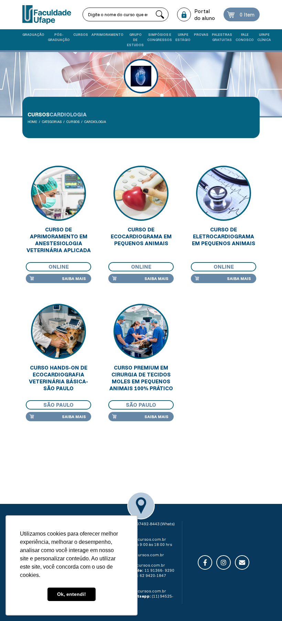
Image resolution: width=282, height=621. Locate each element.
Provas (201, 34)
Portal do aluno (204, 14)
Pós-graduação (59, 37)
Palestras (222, 37)
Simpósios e (159, 37)
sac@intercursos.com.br (140, 554)
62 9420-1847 (153, 575)
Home (32, 122)
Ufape (183, 37)
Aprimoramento (107, 34)
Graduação (33, 34)
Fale (245, 37)
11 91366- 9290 (159, 570)
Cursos (80, 34)
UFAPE (264, 37)
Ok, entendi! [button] (71, 594)
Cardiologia (95, 122)
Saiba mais (74, 278)
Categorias (52, 122)
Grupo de (135, 39)
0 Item (247, 14)
